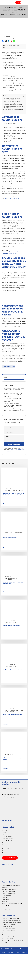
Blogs (6, 14)
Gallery (4, 832)
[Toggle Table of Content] (22, 96)
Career (3, 844)
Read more (6, 503)
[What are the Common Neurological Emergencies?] (14, 565)
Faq (3, 834)
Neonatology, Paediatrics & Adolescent (12, 903)
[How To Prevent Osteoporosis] (14, 609)
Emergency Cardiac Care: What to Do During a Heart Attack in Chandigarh (13, 494)
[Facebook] (3, 41)
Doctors (17, 952)
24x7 (19, 2)
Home (2, 14)
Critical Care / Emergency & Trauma (12, 38)
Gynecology (8, 710)
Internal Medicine (6, 905)
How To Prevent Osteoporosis (12, 625)
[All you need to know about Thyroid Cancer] (14, 741)
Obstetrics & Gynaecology (8, 891)
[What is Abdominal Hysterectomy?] (14, 697)
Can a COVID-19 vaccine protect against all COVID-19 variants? (14, 110)
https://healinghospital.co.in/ (12, 198)
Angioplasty (5, 934)
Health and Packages (7, 838)
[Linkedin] (9, 41)
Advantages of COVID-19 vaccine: (12, 98)
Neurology (4, 901)
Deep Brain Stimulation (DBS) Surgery (11, 922)
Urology (4, 907)
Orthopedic (20, 622)
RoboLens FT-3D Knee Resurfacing (11, 920)
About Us (4, 830)
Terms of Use (21, 449)
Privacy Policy (13, 449)
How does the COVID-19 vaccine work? (13, 99)
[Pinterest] (11, 41)
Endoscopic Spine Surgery (8, 924)
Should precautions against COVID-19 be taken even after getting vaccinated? (14, 103)
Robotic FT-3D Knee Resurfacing (10, 918)
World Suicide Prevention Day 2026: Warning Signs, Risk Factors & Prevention (14, 389)
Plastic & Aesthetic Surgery (9, 893)
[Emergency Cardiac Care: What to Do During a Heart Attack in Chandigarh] (14, 477)
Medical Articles (7, 39)
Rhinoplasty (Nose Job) (8, 936)
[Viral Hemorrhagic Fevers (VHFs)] (14, 653)
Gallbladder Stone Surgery (8, 928)
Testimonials (5, 842)
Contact (4, 851)
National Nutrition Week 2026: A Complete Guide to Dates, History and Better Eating (13, 405)
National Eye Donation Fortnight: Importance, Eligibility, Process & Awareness (13, 400)
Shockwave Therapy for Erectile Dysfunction (13, 941)
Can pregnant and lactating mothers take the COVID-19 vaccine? (14, 107)
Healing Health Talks (7, 840)
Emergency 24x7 (11, 857)
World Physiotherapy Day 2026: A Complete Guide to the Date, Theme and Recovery (14, 395)
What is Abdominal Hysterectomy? (13, 714)
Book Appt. (10, 952)
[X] (6, 41)
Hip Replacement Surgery (8, 930)
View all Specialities (7, 909)
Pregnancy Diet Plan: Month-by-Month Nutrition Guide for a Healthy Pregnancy (14, 410)
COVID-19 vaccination (9, 366)
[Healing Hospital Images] (14, 521)
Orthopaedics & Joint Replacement (11, 885)
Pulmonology (5, 899)
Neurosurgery (5, 887)
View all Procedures (7, 943)
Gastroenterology (6, 895)
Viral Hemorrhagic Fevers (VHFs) (12, 669)
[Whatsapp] (14, 41)
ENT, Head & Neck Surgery (9, 889)
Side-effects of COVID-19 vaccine (12, 101)
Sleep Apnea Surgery (7, 926)
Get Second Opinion (7, 836)
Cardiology (4, 897)
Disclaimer (8, 451)
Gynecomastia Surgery (8, 932)
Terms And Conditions (7, 848)
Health (6, 622)
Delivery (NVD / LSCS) (7, 938)
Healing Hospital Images (10, 537)
